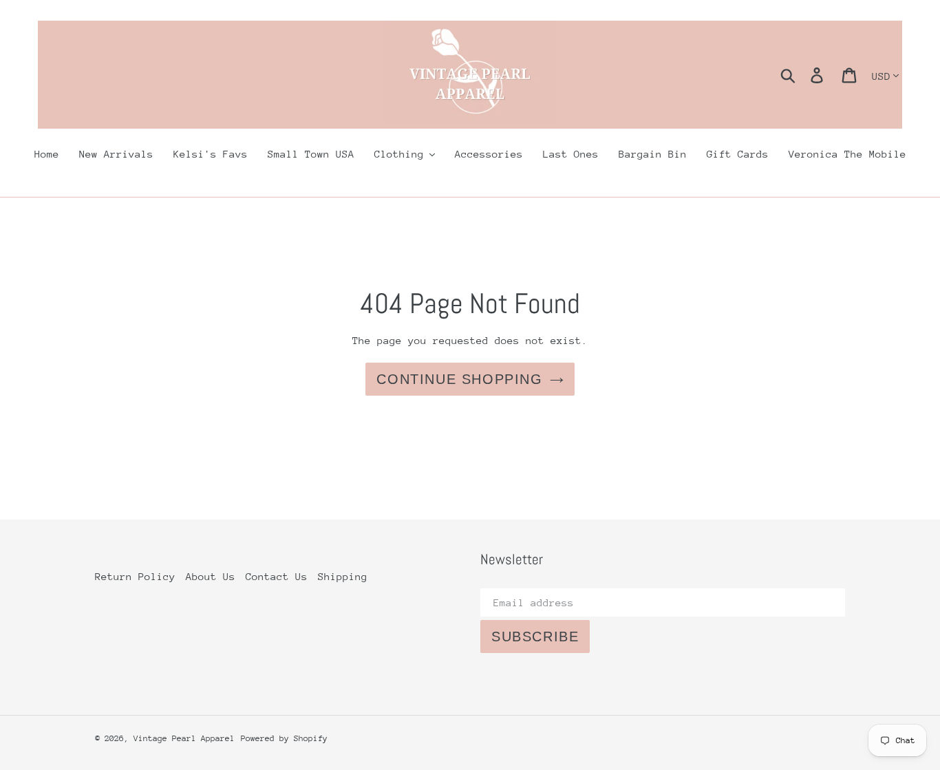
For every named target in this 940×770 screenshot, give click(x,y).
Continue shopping (459, 379)
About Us (210, 576)
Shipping (342, 576)
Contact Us (277, 576)
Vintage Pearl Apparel (184, 738)
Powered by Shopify (284, 738)
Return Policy (135, 576)
